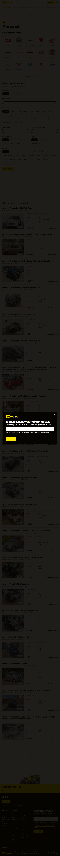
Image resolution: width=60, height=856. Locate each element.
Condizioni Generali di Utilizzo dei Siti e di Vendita (19, 434)
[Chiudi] (55, 414)
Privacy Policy (40, 432)
